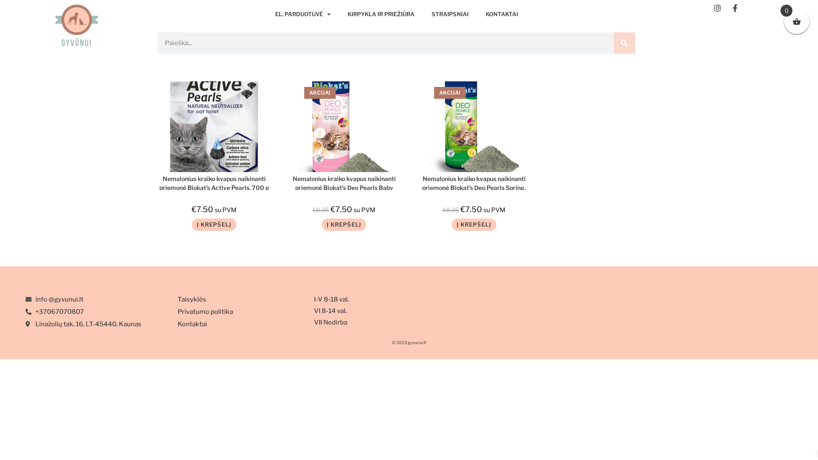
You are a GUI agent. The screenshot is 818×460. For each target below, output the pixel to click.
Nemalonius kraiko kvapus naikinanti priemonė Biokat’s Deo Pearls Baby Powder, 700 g (344, 182)
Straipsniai (450, 14)
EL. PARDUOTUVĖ (299, 14)
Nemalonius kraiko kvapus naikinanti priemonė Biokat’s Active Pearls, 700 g (214, 182)
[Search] (624, 43)
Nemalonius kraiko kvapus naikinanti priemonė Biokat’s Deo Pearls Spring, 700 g (474, 182)
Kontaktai (502, 14)
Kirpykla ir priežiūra (381, 14)
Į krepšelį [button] (214, 224)
